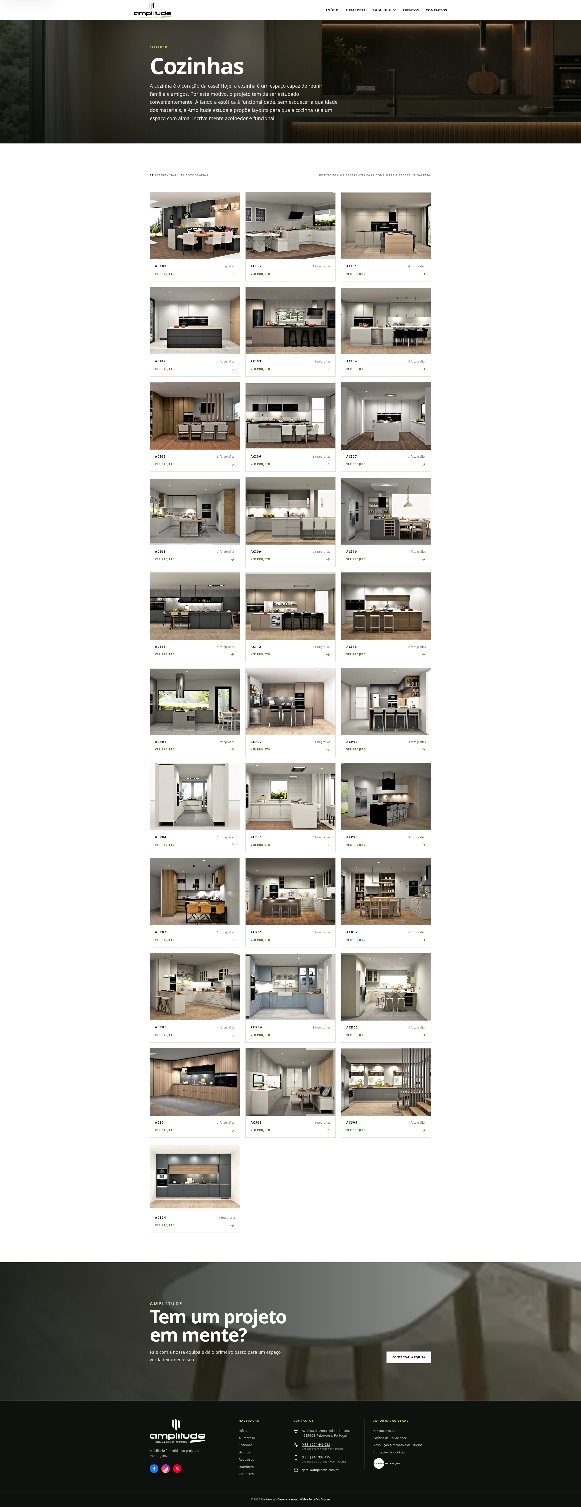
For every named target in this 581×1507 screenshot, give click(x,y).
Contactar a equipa (408, 1357)
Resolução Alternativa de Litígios (397, 1445)
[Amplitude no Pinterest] (177, 1468)
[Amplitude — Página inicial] (177, 1431)
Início (332, 10)
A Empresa (355, 10)
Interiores (246, 1467)
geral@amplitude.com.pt (320, 1470)
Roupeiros (246, 1459)
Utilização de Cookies (389, 1452)
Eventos (411, 10)
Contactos (436, 10)
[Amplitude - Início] (162, 10)
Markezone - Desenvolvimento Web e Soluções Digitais (295, 1499)
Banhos (244, 1452)
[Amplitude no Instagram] (165, 1468)
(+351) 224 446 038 (316, 1444)
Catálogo (382, 10)
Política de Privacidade (390, 1438)
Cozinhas (245, 1445)
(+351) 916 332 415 (316, 1457)
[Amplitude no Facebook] (154, 1468)
